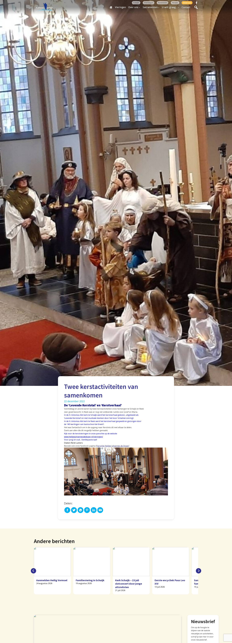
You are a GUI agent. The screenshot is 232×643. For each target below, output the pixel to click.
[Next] (198, 570)
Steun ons (187, 3)
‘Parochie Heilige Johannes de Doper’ (112, 446)
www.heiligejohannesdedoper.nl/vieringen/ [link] (83, 436)
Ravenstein (162, 3)
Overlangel (148, 3)
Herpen (175, 3)
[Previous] (33, 570)
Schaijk (136, 3)
